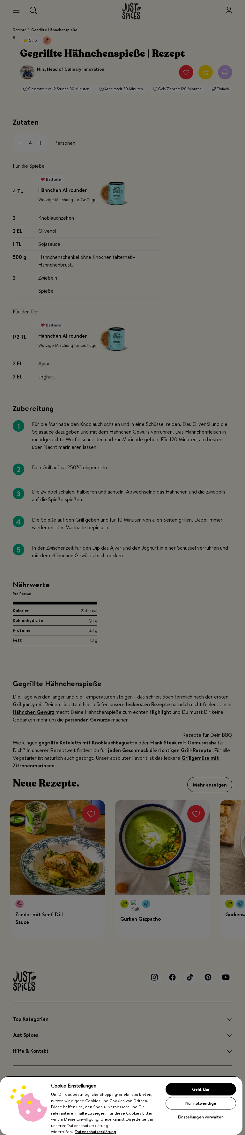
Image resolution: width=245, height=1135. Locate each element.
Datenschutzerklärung (95, 1131)
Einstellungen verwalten (201, 1117)
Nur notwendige (200, 1103)
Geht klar (201, 1089)
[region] (121, 1105)
